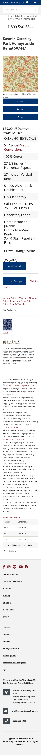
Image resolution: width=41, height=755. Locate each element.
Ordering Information (12, 427)
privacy (6, 617)
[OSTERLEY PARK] (20, 74)
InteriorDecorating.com (14, 2)
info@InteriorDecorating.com (25, 711)
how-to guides (9, 655)
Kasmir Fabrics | (30, 16)
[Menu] (35, 2)
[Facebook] (4, 567)
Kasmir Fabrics (10, 298)
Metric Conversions (16, 147)
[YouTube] (21, 567)
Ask (21, 117)
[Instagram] (8, 567)
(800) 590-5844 (19, 721)
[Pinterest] (14, 567)
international (9, 610)
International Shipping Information (19, 385)
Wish (21, 101)
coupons (6, 634)
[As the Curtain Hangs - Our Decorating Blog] (26, 567)
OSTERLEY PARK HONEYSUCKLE (21, 19)
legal (5, 670)
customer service (10, 574)
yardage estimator (11, 648)
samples (6, 641)
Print (21, 109)
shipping (7, 602)
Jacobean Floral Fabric (21, 301)
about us (7, 588)
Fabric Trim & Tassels (14, 304)
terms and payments (12, 581)
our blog (6, 595)
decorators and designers (14, 662)
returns (6, 627)
